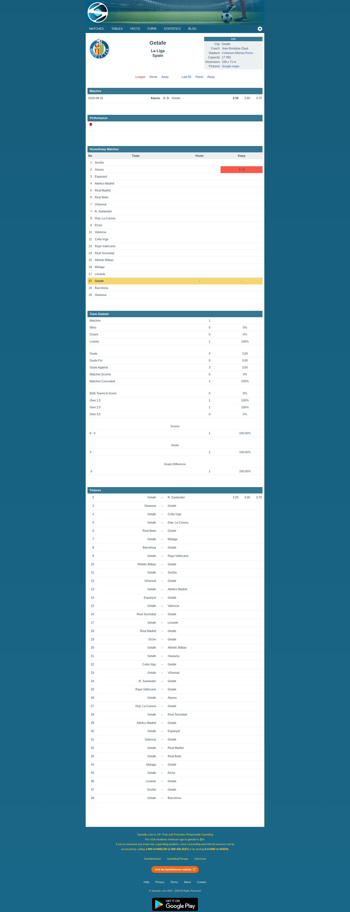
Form (152, 28)
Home (153, 76)
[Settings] (260, 29)
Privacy (159, 882)
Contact (201, 882)
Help (146, 882)
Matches (96, 28)
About (187, 882)
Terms (174, 882)
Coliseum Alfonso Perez (237, 53)
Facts (135, 28)
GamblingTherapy (177, 858)
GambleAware (152, 858)
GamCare (200, 858)
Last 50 (186, 76)
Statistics (172, 28)
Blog (192, 28)
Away (165, 76)
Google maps (230, 66)
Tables (117, 28)
